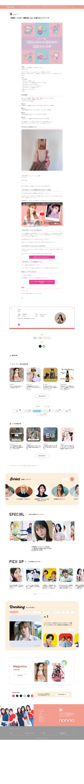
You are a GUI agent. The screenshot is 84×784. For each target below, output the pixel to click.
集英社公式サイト (42, 719)
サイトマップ (41, 709)
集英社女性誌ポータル (42, 721)
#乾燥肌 (35, 337)
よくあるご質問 (41, 711)
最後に (23, 91)
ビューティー (32, 612)
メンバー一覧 (47, 406)
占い (70, 612)
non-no (66, 720)
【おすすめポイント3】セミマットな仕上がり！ (32, 86)
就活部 (67, 411)
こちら (68, 716)
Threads (28, 696)
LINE (43, 346)
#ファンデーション (47, 337)
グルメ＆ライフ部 (47, 411)
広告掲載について (42, 716)
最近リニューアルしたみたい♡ (28, 89)
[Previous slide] (39, 541)
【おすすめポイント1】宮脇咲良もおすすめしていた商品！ (34, 82)
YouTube (32, 696)
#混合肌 (40, 337)
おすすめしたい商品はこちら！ (28, 81)
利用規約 (40, 713)
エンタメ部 (57, 411)
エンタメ (60, 612)
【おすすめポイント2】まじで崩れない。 (30, 84)
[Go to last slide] (63, 479)
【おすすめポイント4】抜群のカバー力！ (30, 87)
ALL (14, 612)
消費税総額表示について (43, 717)
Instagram (19, 325)
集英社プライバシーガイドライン (44, 714)
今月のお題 (37, 406)
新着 (17, 411)
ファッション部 (27, 411)
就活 (42, 612)
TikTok (17, 696)
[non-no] (11, 7)
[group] (26, 631)
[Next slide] (66, 479)
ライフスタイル (51, 612)
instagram (13, 696)
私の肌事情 (24, 79)
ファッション (23, 612)
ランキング (42, 414)
